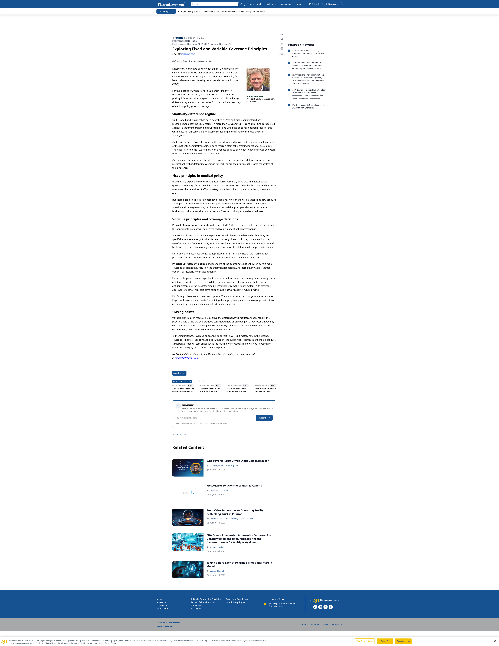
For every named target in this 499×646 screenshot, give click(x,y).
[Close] (495, 641)
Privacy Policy (198, 608)
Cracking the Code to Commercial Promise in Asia (237, 390)
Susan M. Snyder (246, 518)
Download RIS (179, 373)
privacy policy (224, 423)
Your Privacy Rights (235, 602)
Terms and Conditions (237, 599)
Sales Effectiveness (258, 12)
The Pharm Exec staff (219, 490)
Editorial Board (163, 608)
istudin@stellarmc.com (186, 357)
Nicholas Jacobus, (217, 465)
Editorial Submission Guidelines (206, 599)
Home (303, 624)
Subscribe (263, 418)
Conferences (286, 4)
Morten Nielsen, (217, 518)
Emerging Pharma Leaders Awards (201, 12)
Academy (260, 4)
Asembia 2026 (244, 12)
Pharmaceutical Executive (184, 40)
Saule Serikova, (231, 518)
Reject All (385, 641)
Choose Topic (164, 11)
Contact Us (161, 605)
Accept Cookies (403, 641)
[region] (249, 641)
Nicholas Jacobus (217, 547)
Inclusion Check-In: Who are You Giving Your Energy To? (211, 390)
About (159, 599)
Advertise (161, 602)
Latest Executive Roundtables (226, 12)
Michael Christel (217, 571)
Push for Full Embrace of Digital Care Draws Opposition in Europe (266, 390)
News (249, 4)
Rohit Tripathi (232, 465)
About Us (314, 624)
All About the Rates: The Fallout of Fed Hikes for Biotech (183, 390)
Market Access (179, 434)
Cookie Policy (110, 643)
